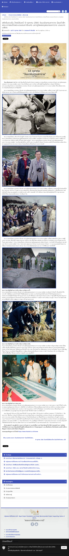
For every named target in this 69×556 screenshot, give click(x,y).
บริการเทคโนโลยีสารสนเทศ (12, 532)
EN (66, 11)
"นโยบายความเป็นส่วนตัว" (26, 550)
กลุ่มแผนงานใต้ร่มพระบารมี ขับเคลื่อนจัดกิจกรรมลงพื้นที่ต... (22, 461)
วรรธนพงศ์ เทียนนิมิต (29, 30)
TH (63, 11)
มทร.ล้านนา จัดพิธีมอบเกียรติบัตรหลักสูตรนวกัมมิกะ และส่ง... (22, 465)
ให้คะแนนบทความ (6, 35)
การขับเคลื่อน (29, 2)
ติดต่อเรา (5, 7)
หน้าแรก (5, 2)
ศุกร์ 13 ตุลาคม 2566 (16, 30)
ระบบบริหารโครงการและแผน (13, 535)
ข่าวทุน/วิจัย (8, 491)
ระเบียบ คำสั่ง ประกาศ (43, 2)
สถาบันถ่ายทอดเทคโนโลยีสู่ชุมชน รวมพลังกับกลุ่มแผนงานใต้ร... (23, 471)
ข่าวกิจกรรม (9, 485)
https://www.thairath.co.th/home (28, 431)
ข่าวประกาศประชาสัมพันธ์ (12, 488)
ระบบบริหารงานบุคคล (11, 530)
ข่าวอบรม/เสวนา (10, 498)
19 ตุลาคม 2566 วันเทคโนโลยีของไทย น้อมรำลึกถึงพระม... (49, 440)
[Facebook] (32, 524)
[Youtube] (36, 524)
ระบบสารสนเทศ (57, 2)
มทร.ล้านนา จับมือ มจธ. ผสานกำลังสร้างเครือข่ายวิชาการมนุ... (22, 468)
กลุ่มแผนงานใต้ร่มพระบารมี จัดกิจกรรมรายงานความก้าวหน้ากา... (23, 474)
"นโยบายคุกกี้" (39, 550)
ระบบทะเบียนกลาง (10, 537)
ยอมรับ (64, 547)
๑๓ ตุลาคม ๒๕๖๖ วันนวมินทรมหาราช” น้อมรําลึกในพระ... (19, 438)
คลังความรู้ (8, 494)
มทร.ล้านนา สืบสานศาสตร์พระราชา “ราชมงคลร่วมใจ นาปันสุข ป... (23, 458)
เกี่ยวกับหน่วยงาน (15, 2)
